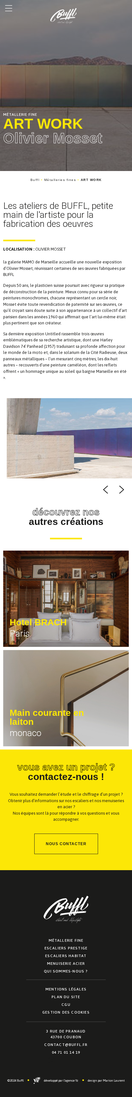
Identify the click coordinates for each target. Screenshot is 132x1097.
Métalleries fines (60, 180)
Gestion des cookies (66, 1012)
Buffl (35, 180)
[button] (8, 8)
